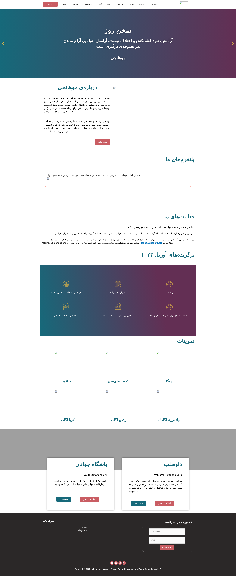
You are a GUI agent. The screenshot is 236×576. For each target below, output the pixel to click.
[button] (3, 43)
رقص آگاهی (118, 420)
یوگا (169, 381)
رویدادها (141, 4)
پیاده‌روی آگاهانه (169, 420)
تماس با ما (153, 4)
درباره (65, 4)
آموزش (99, 4)
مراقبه (67, 381)
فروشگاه (120, 4)
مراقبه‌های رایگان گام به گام (82, 4)
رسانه (109, 4)
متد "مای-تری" (118, 381)
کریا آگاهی (67, 420)
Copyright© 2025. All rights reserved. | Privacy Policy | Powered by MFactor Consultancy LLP (118, 569)
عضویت (131, 4)
